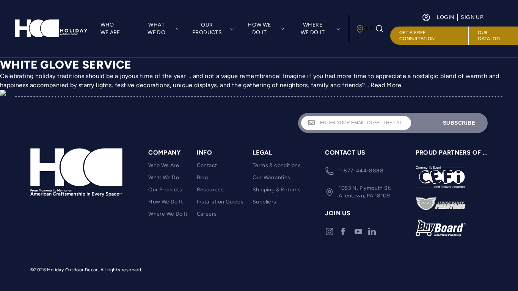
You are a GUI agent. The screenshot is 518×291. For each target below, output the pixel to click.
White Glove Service (66, 65)
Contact (207, 165)
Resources (210, 189)
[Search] (379, 29)
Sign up (472, 17)
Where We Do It (168, 214)
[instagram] (329, 231)
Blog (202, 177)
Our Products (165, 189)
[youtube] (358, 231)
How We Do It (165, 202)
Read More (385, 85)
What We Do (163, 177)
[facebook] (343, 231)
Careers (207, 214)
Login (445, 17)
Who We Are (110, 29)
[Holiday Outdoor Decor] (51, 28)
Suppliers (264, 202)
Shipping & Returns (277, 189)
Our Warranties (271, 177)
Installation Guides (220, 202)
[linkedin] (372, 231)
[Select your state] (363, 28)
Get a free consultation (417, 35)
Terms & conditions (277, 165)
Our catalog (489, 35)
